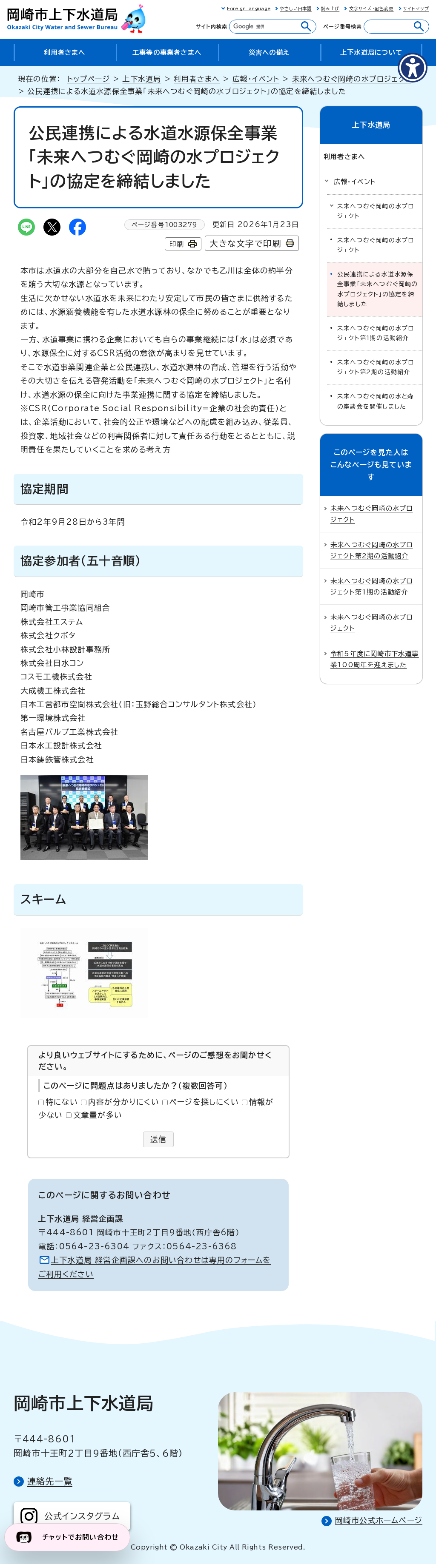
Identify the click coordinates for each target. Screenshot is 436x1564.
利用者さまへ (197, 78)
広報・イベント (255, 78)
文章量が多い (97, 1115)
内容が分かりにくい (123, 1102)
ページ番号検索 (342, 26)
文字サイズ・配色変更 (371, 8)
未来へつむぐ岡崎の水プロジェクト (351, 78)
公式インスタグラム (82, 1516)
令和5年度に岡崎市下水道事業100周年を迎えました (374, 659)
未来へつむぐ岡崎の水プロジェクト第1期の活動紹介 (375, 333)
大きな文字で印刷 (245, 243)
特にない (62, 1102)
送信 (158, 1139)
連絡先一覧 (49, 1481)
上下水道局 (141, 78)
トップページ (88, 78)
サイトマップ (416, 8)
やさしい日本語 (295, 8)
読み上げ (330, 8)
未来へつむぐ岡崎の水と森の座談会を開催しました (375, 401)
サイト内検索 (211, 26)
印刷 (176, 244)
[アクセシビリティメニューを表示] (412, 67)
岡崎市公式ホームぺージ (378, 1520)
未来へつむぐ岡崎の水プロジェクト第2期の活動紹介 (375, 367)
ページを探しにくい (204, 1102)
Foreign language (248, 8)
